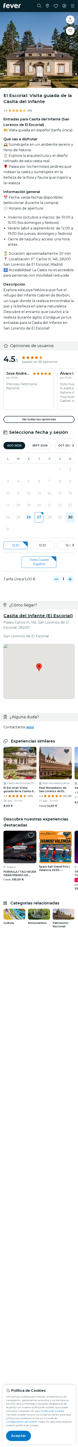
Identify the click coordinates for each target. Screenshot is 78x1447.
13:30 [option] (42, 545)
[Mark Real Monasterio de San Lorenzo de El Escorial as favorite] (66, 751)
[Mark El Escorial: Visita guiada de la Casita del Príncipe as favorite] (31, 751)
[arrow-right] (73, 445)
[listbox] (39, 545)
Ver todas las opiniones (39, 419)
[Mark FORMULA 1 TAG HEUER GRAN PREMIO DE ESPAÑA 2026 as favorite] (31, 835)
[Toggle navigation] (73, 6)
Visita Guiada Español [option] (39, 562)
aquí (30, 727)
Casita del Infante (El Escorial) (38, 615)
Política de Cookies (52, 1411)
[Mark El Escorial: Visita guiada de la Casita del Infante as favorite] (70, 31)
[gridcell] (39, 517)
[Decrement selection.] (56, 579)
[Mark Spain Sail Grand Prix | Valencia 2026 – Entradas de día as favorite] (66, 835)
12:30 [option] (16, 545)
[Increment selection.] (70, 579)
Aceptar (18, 1436)
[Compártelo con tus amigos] (70, 19)
